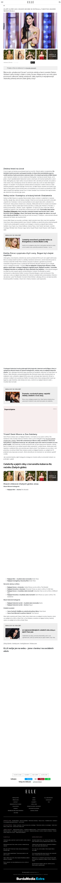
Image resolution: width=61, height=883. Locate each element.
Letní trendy (21, 822)
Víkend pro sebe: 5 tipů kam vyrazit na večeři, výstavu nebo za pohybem (16, 840)
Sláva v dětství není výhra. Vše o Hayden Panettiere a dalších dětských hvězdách (16, 858)
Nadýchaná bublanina (20, 832)
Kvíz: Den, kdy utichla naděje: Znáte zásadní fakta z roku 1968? (43, 849)
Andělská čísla (48, 820)
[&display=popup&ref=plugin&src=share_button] (32, 62)
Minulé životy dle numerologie (29, 825)
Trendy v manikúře (17, 825)
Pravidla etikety (15, 820)
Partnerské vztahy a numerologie (44, 825)
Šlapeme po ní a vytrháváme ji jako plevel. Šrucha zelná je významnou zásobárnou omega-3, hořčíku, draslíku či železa (44, 859)
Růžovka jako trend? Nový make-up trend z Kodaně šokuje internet (16, 845)
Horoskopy (48, 799)
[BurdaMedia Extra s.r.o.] (30, 879)
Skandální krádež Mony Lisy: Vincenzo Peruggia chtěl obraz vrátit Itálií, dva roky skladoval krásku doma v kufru (44, 840)
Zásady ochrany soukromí (34, 806)
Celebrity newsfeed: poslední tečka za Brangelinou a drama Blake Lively (37, 241)
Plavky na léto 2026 (7, 826)
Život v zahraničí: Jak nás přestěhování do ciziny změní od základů (16, 863)
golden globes (18, 774)
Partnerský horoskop (33, 820)
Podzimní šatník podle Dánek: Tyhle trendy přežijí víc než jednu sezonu (15, 854)
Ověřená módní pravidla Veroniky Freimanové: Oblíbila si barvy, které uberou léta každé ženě (44, 845)
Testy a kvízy (41, 820)
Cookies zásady (34, 810)
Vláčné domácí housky (18, 829)
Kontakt (15, 802)
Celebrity (9, 5)
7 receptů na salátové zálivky (30, 829)
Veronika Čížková (8, 62)
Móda (33, 797)
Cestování (55, 820)
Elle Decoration (48, 797)
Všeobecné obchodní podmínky (15, 810)
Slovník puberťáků (24, 820)
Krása (33, 799)
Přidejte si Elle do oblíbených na (21, 68)
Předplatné (16, 799)
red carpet (35, 774)
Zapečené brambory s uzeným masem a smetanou (41, 831)
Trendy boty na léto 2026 (18, 826)
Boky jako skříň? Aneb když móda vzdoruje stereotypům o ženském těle (16, 849)
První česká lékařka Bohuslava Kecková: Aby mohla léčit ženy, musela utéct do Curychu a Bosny (44, 854)
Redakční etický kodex (15, 804)
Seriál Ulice (54, 825)
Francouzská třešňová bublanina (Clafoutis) (46, 829)
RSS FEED (16, 812)
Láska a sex (34, 804)
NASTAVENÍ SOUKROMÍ (34, 808)
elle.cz (8, 247)
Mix (49, 802)
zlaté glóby (44, 774)
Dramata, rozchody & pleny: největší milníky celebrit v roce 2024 (36, 394)
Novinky (16, 5)
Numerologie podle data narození (10, 822)
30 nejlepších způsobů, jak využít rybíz (20, 831)
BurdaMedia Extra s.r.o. (34, 872)
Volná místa (15, 806)
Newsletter (15, 797)
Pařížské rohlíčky (7, 831)
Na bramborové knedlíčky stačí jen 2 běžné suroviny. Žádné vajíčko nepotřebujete (43, 864)
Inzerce (16, 808)
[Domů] (31, 792)
